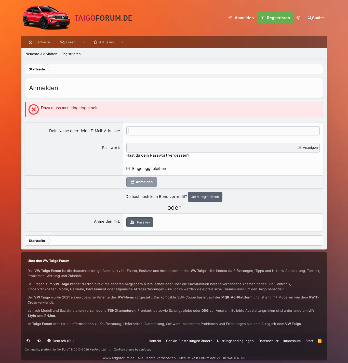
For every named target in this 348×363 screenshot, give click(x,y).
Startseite (42, 42)
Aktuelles (106, 42)
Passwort (110, 147)
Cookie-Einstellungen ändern (189, 341)
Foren (70, 42)
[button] (298, 17)
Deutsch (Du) (63, 341)
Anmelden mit (106, 221)
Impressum (292, 341)
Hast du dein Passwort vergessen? (157, 155)
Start (309, 341)
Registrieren (71, 54)
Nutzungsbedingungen (235, 341)
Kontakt (155, 341)
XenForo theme (124, 349)
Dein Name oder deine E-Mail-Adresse (84, 130)
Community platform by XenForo (65, 349)
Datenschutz (269, 341)
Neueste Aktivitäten (41, 54)
